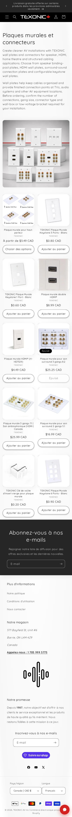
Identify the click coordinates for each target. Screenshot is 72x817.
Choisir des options (18, 249)
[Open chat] (65, 810)
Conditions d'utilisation (20, 601)
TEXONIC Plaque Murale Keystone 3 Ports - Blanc (53, 231)
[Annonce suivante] (65, 6)
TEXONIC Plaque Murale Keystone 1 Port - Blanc (18, 295)
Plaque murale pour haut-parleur (18, 231)
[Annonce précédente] (6, 6)
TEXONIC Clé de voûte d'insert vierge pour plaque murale (18, 493)
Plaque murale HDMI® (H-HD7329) (18, 360)
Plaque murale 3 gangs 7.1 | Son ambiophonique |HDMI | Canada (18, 426)
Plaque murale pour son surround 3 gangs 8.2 (53, 360)
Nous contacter (16, 609)
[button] (7, 17)
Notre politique (16, 593)
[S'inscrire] (61, 564)
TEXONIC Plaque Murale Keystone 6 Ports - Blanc (53, 492)
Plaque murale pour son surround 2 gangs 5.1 (53, 425)
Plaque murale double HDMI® (53, 295)
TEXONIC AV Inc (21, 810)
